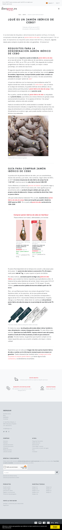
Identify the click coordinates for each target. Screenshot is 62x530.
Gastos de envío (36, 443)
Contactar (5, 419)
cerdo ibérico (39, 84)
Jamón (24, 14)
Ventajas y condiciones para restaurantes (13, 503)
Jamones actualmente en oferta (11, 477)
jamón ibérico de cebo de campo (39, 89)
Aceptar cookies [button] (55, 527)
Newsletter (5, 417)
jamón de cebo (36, 202)
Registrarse (6, 505)
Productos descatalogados (9, 494)
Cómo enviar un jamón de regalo (40, 448)
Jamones (5, 441)
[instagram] (8, 431)
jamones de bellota (34, 185)
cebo (30, 79)
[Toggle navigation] (59, 9)
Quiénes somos (7, 413)
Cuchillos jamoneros (8, 446)
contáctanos (12, 359)
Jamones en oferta (8, 490)
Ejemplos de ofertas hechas (10, 475)
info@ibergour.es (7, 428)
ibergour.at (35, 487)
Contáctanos (51, 387)
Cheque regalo (6, 489)
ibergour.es (49, 487)
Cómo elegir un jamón (37, 446)
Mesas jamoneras (7, 450)
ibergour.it (48, 492)
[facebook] (6, 431)
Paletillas (5, 443)
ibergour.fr (48, 489)
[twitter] (4, 431)
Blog (4, 415)
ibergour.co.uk (35, 490)
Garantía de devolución (21, 387)
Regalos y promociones (9, 492)
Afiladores (5, 448)
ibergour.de (35, 494)
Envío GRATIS (33, 378)
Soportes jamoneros (8, 444)
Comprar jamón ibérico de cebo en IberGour (31, 215)
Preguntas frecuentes (37, 441)
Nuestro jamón (6, 487)
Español (50, 3)
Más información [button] (6, 527)
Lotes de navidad (7, 451)
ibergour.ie (48, 490)
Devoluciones (35, 444)
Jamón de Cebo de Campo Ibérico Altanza (22, 246)
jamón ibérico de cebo (32, 37)
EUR (57, 3)
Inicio (19, 14)
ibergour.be (35, 489)
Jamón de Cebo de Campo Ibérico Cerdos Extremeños (38, 247)
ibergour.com (35, 492)
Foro (33, 450)
